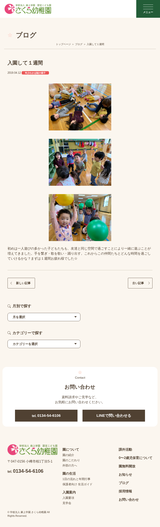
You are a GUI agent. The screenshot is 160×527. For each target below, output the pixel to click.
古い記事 (138, 283)
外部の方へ (69, 465)
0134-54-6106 (46, 415)
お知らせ (125, 474)
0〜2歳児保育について (135, 458)
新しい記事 (23, 283)
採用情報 (125, 491)
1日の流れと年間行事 (76, 479)
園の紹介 (68, 455)
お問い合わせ (129, 499)
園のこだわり (71, 460)
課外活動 (125, 449)
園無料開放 (127, 466)
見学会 (66, 503)
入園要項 (68, 497)
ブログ (124, 483)
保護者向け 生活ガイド (77, 484)
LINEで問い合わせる (113, 415)
